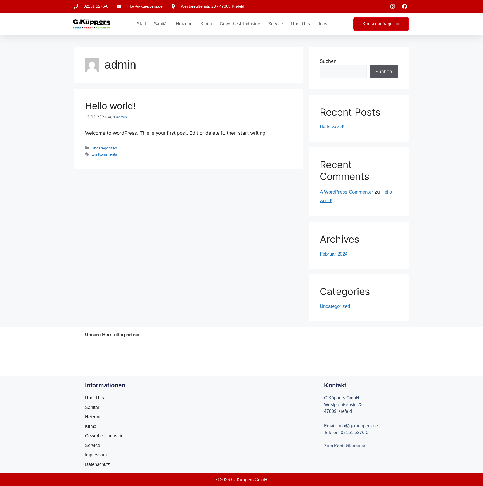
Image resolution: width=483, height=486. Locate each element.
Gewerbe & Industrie (240, 24)
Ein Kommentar (105, 154)
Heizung (184, 24)
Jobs (322, 24)
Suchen (328, 61)
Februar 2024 (333, 254)
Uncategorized (104, 148)
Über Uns (300, 24)
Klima (206, 24)
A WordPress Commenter (346, 192)
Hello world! (110, 105)
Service (275, 24)
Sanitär (161, 24)
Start (141, 24)
